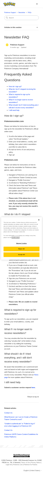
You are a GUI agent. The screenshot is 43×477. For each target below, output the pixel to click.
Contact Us (8, 413)
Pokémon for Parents (30, 464)
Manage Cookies (21, 243)
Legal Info (9, 464)
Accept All (21, 254)
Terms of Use (25, 462)
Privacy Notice (35, 462)
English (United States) (32, 470)
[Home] (8, 4)
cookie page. (15, 237)
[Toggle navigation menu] (37, 4)
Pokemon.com (17, 464)
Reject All (21, 249)
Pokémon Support (10, 12)
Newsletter (21, 12)
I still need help (14, 110)
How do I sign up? (15, 86)
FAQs (29, 12)
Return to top (32, 397)
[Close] (38, 219)
